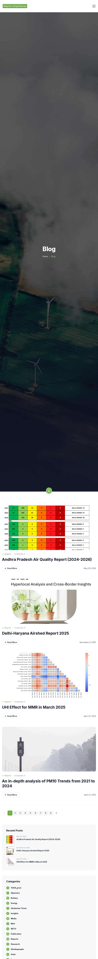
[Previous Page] (4, 813)
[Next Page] (56, 813)
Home (45, 256)
